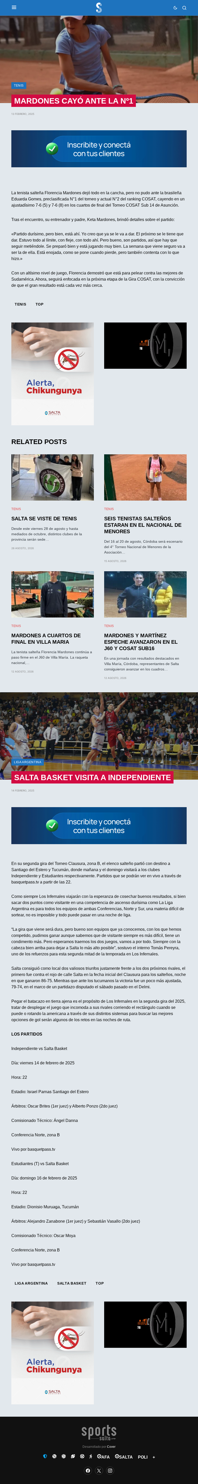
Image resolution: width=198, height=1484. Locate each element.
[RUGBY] (73, 1456)
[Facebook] (88, 1470)
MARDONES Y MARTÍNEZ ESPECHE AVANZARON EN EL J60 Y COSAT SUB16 (141, 642)
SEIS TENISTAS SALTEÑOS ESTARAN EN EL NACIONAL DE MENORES (143, 525)
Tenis (19, 85)
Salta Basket (71, 1283)
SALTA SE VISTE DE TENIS (44, 518)
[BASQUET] (54, 1456)
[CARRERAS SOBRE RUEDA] (82, 1456)
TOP (40, 304)
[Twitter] (99, 1470)
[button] (14, 8)
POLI (142, 1457)
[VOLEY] (64, 1456)
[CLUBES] (45, 1456)
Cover (111, 1447)
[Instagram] (110, 1470)
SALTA (126, 1457)
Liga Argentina (27, 762)
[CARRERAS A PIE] (90, 1456)
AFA (105, 1457)
